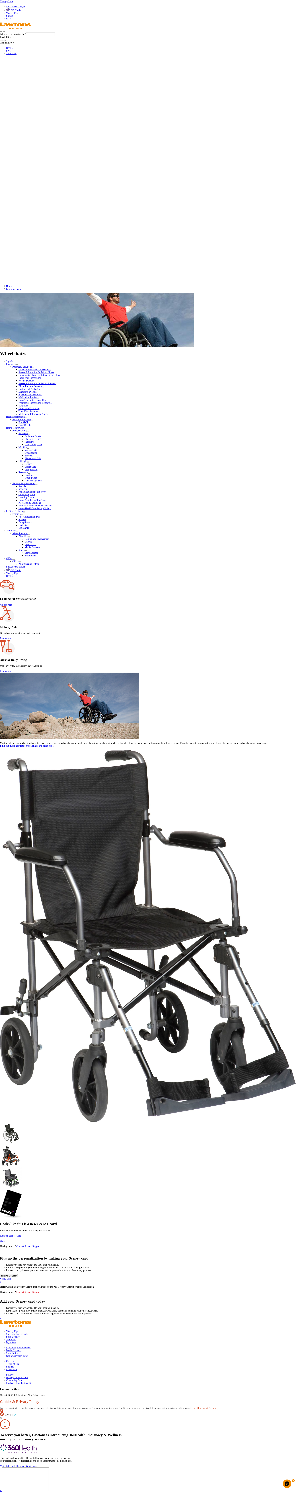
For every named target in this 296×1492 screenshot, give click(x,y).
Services (22, 193)
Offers (10, 264)
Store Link (11, 53)
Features (16, 219)
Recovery (23, 177)
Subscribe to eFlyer (15, 6)
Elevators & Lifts (33, 163)
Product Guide (19, 430)
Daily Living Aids (33, 149)
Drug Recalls (24, 129)
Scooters (29, 160)
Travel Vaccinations (28, 115)
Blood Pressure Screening (31, 90)
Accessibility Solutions (29, 207)
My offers (11, 1342)
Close (3, 1241)
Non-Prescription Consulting (32, 103)
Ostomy (28, 168)
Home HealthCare (15, 132)
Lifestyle (22, 165)
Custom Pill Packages (29, 92)
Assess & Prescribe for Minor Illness (36, 76)
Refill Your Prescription (29, 81)
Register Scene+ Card (10, 1235)
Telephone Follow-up (28, 112)
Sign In (9, 16)
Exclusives (23, 230)
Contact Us (30, 250)
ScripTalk (23, 109)
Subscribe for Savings (16, 1334)
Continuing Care (26, 199)
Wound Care (31, 182)
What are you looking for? (13, 34)
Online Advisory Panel (17, 1356)
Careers (28, 247)
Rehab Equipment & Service (32, 196)
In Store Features (15, 216)
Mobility (22, 152)
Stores (21, 255)
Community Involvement (37, 244)
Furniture (29, 146)
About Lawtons (20, 239)
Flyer (8, 50)
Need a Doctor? (26, 84)
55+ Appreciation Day (29, 221)
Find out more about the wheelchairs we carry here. (27, 745)
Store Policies (31, 261)
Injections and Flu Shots (30, 98)
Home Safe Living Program (31, 204)
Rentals (22, 190)
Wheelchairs (31, 157)
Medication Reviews (28, 101)
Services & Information (23, 483)
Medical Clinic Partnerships (19, 1383)
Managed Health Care (17, 1377)
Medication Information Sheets (33, 117)
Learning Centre (26, 202)
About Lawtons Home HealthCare (35, 210)
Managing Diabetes (27, 95)
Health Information (15, 121)
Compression (31, 174)
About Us (11, 236)
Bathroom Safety (33, 140)
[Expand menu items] (17, 364)
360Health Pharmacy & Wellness (34, 73)
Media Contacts (32, 252)
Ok (1, 1410)
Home (9, 286)
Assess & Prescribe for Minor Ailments (37, 87)
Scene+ (22, 224)
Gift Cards (15, 10)
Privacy (10, 1374)
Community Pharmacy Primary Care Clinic (39, 78)
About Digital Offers (28, 270)
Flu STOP (23, 126)
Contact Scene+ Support (28, 1246)
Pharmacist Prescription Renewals (34, 106)
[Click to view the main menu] (1, 31)
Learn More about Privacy (203, 1408)
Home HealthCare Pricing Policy (34, 213)
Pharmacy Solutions (22, 70)
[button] (4, 31)
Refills (9, 18)
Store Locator (31, 258)
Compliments (24, 227)
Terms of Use (12, 1364)
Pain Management (33, 185)
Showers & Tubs (33, 143)
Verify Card (5, 1278)
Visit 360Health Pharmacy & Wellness (18, 1466)
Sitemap (10, 1366)
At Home (23, 138)
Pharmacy (11, 67)
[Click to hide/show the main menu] (1, 59)
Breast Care (30, 171)
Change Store (6, 1)
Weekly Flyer (12, 13)
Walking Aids (31, 154)
